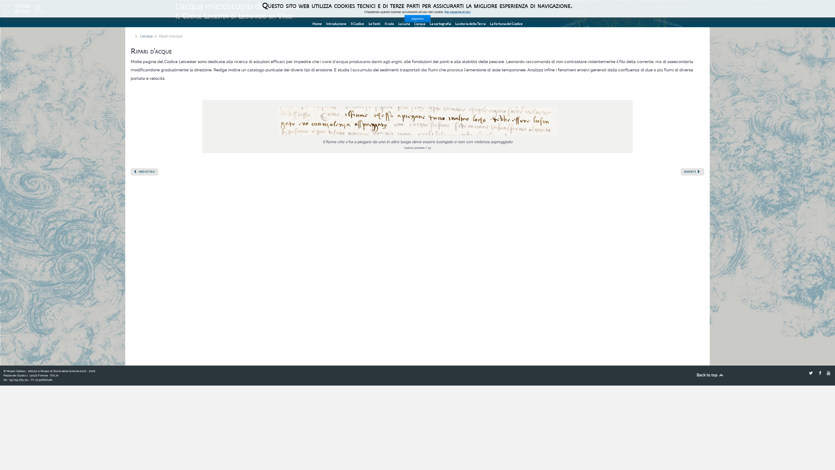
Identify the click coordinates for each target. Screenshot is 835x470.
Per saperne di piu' (457, 12)
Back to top (707, 375)
